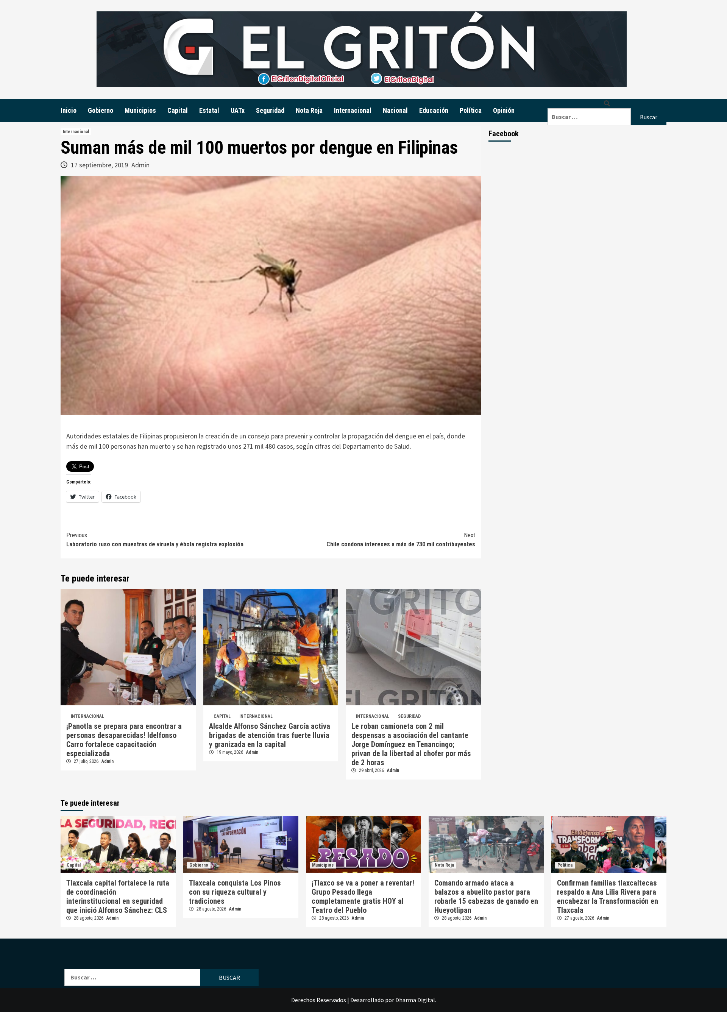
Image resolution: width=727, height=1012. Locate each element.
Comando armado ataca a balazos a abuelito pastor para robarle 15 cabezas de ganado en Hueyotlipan (486, 896)
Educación (433, 110)
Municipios (140, 110)
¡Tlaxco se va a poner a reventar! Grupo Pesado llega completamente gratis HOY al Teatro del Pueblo (363, 896)
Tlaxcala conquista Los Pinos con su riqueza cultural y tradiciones (235, 892)
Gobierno (100, 110)
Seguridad (270, 110)
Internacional (352, 110)
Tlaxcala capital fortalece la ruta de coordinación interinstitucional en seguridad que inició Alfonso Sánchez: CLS (117, 896)
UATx (238, 110)
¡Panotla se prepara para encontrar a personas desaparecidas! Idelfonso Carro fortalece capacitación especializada (124, 740)
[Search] (607, 103)
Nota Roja (309, 110)
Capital (177, 110)
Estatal (209, 110)
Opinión (504, 110)
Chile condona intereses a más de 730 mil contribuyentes (400, 540)
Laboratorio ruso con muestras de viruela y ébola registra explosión (154, 540)
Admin (140, 165)
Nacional (395, 110)
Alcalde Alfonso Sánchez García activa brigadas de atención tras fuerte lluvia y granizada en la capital (269, 735)
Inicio (68, 110)
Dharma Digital (415, 1000)
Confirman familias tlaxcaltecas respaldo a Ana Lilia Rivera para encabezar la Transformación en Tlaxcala (607, 896)
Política (471, 110)
